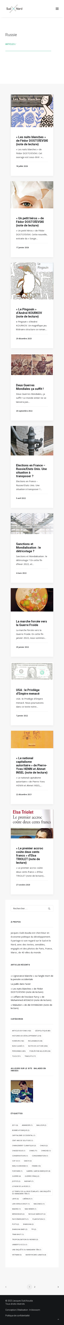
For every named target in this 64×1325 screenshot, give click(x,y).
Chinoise (46, 1150)
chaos (44, 1145)
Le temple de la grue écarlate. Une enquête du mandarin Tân (31, 1192)
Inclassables (35, 1041)
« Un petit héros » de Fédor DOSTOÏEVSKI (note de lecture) (30, 221)
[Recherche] (32, 908)
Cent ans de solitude (22, 1140)
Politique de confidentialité (17, 1315)
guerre (16, 1176)
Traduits (30, 1056)
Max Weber (30, 1209)
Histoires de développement (26, 1036)
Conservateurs (20, 1156)
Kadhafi (28, 1181)
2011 (15, 1125)
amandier (27, 1125)
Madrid (16, 1209)
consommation (40, 1156)
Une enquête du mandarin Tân (26, 1249)
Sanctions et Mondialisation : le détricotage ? (28, 547)
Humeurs (18, 1041)
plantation (38, 1219)
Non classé (18, 1046)
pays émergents (20, 1219)
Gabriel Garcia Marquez (38, 1171)
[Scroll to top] (58, 1319)
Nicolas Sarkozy (36, 1214)
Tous (16, 1056)
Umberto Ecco (19, 1244)
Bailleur (41, 1125)
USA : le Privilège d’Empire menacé (27, 691)
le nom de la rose (21, 1186)
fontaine (17, 1171)
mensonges (18, 1214)
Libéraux (27, 1199)
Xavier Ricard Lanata (35, 1255)
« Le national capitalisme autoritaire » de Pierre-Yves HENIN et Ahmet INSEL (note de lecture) (31, 765)
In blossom (34, 1310)
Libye (15, 1199)
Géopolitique (42, 1031)
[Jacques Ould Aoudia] (14, 8)
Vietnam (16, 1255)
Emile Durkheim (20, 1166)
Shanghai (28, 1224)
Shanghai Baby (19, 1229)
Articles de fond (21, 1031)
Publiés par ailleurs (39, 1051)
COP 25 (16, 1161)
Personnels (18, 1051)
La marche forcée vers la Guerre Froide (31, 623)
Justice (16, 1181)
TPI (33, 1229)
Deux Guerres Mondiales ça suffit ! (30, 387)
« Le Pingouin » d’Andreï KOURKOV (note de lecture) (29, 312)
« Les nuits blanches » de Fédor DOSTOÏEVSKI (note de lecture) (32, 140)
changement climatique (24, 1145)
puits (15, 1224)
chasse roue (18, 1150)
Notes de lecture (37, 1046)
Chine (33, 1150)
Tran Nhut (18, 1234)
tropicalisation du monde (25, 1239)
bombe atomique (20, 1130)
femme (36, 1166)
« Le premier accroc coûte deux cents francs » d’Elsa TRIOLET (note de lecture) (29, 855)
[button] (57, 8)
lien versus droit (21, 1204)
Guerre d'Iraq (32, 1176)
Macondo (39, 1204)
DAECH (28, 1161)
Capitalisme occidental (23, 1135)
